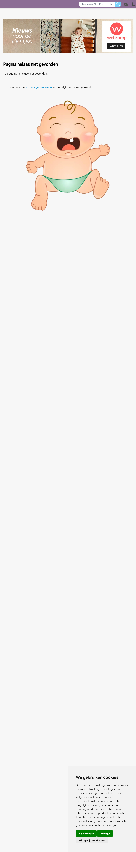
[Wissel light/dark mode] (133, 4)
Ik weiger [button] (105, 833)
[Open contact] (126, 4)
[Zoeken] (118, 4)
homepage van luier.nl (38, 87)
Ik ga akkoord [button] (86, 833)
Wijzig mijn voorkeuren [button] (92, 840)
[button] (130, 4)
